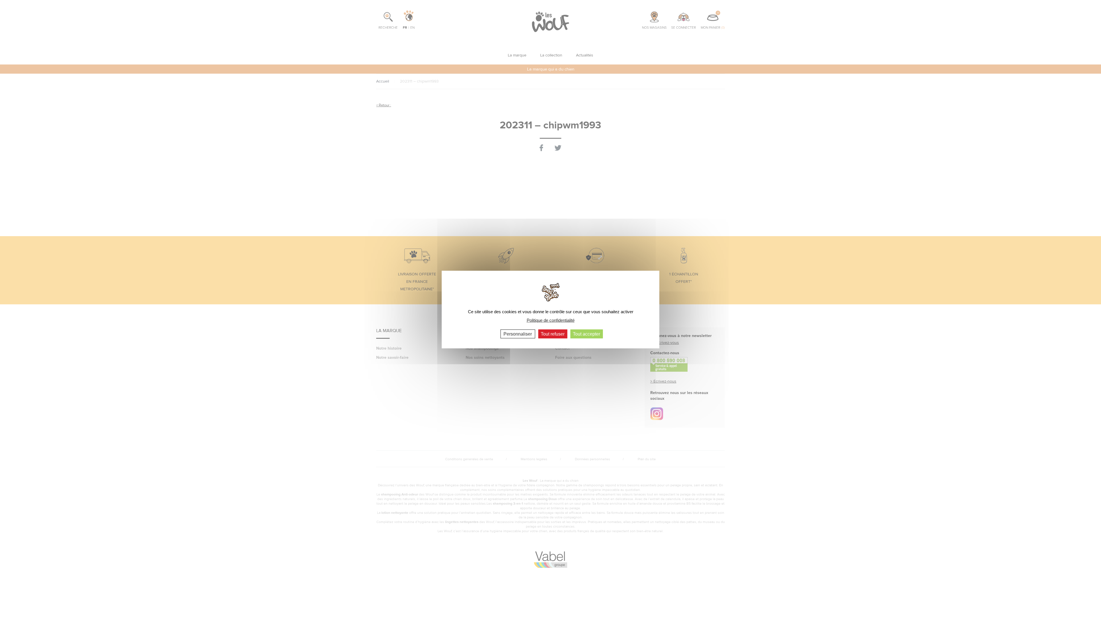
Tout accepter (586, 333)
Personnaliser (517, 333)
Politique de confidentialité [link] (551, 320)
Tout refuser (553, 333)
